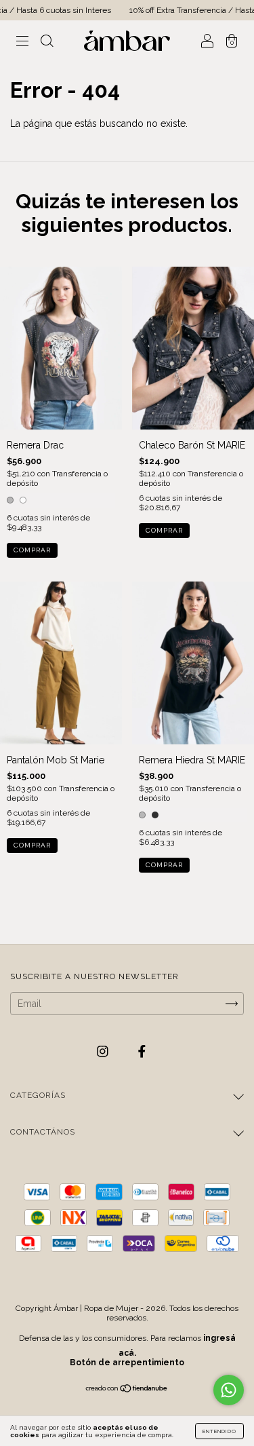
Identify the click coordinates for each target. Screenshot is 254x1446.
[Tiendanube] (127, 1389)
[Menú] (22, 42)
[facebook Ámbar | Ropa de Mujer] (142, 1051)
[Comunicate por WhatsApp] (228, 1390)
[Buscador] (47, 42)
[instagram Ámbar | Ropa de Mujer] (104, 1051)
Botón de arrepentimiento (127, 1362)
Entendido (219, 1431)
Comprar (32, 550)
